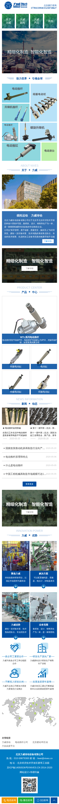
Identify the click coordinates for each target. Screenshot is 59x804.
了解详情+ (48, 241)
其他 (50, 21)
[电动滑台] (21, 151)
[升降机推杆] (38, 132)
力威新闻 (22, 21)
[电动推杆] (10, 132)
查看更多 (29, 484)
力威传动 (6, 742)
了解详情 (29, 268)
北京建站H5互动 (40, 742)
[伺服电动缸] (43, 103)
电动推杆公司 (21, 742)
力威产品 (36, 21)
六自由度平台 (8, 746)
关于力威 (8, 21)
